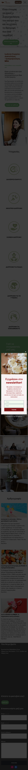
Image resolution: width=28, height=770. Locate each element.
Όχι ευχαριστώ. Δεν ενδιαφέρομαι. (14, 416)
